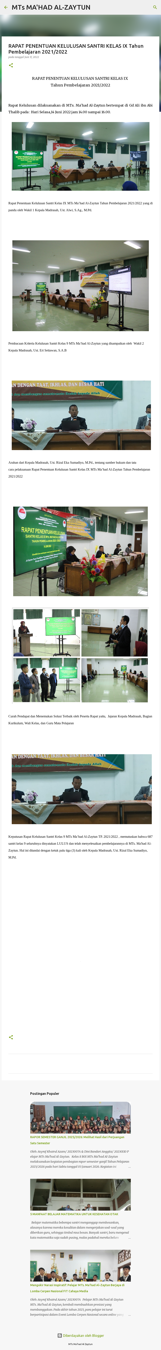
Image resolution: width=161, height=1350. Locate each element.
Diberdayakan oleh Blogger (83, 1335)
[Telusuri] (96, 7)
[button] (10, 65)
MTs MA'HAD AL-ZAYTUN (51, 7)
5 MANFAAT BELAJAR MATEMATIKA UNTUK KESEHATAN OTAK (74, 1214)
